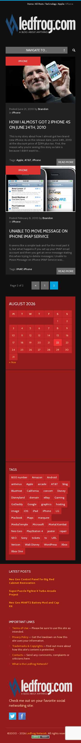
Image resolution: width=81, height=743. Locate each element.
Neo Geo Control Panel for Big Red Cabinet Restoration (31, 581)
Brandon (43, 109)
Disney (61, 490)
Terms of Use (20, 628)
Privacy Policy (20, 637)
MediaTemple (19, 524)
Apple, (20, 160)
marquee (43, 517)
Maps (30, 517)
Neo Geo (16, 531)
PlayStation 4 (35, 531)
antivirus (16, 484)
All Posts (39, 3)
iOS (26, 511)
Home (30, 3)
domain (34, 497)
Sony (24, 537)
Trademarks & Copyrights (27, 646)
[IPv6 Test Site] (41, 737)
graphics (46, 504)
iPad (35, 511)
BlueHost (16, 490)
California (33, 490)
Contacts (17, 655)
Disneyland (18, 497)
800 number (19, 477)
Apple (61, 3)
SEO (13, 537)
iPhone (16, 112)
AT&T (54, 484)
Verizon (15, 544)
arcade (42, 484)
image (15, 511)
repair (63, 531)
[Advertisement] (40, 416)
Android (52, 477)
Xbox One (17, 551)
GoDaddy (17, 504)
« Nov (12, 362)
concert (48, 490)
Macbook (16, 517)
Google (31, 504)
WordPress (50, 544)
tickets (36, 537)
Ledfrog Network (36, 733)
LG (57, 511)
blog (65, 484)
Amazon (37, 477)
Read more (66, 162)
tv (46, 537)
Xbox (64, 544)
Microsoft (38, 524)
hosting (60, 504)
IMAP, (19, 269)
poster (51, 531)
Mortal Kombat (58, 524)
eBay (47, 497)
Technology (50, 3)
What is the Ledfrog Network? (30, 664)
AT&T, (28, 160)
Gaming (59, 497)
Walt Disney (32, 544)
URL (54, 537)
